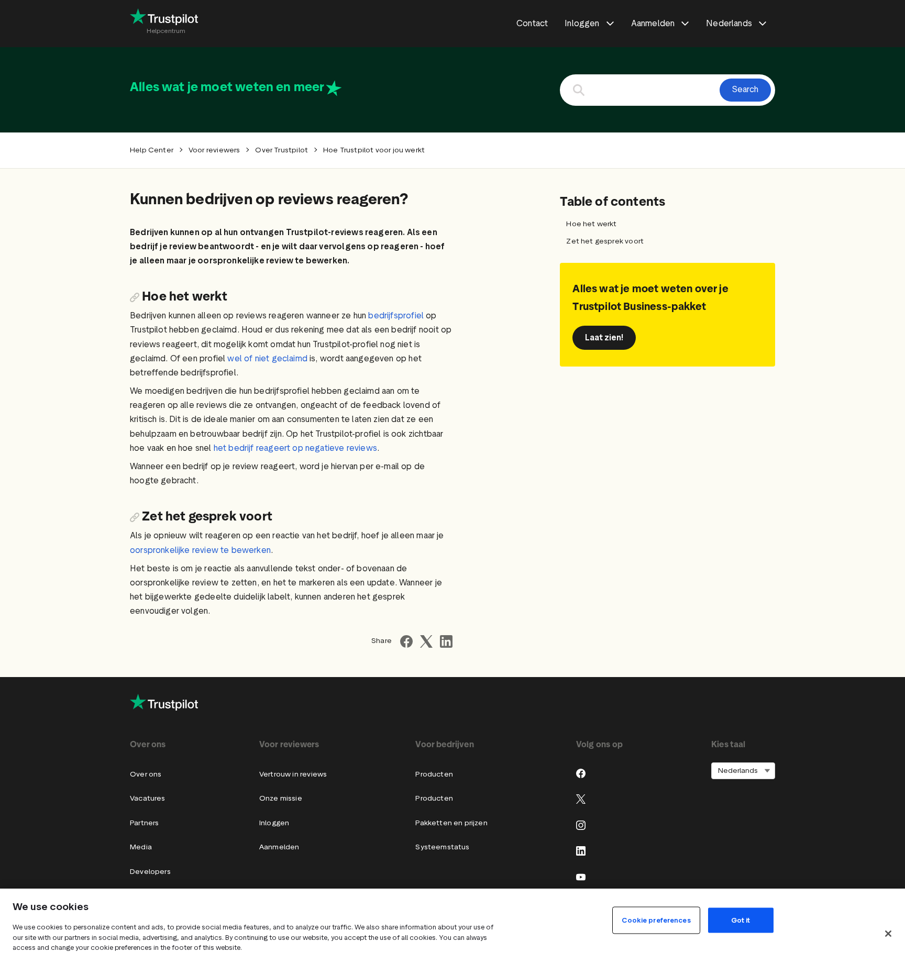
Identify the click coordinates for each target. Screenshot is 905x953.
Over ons (145, 774)
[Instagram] (581, 825)
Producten (434, 774)
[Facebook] (581, 773)
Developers (150, 871)
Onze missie (280, 798)
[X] (581, 799)
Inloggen (274, 822)
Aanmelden (279, 847)
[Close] (888, 933)
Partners (144, 822)
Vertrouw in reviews (293, 774)
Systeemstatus (442, 847)
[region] (452, 921)
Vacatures (147, 798)
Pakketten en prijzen (451, 822)
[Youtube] (581, 877)
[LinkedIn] (581, 851)
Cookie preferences (656, 920)
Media (141, 847)
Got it (741, 920)
